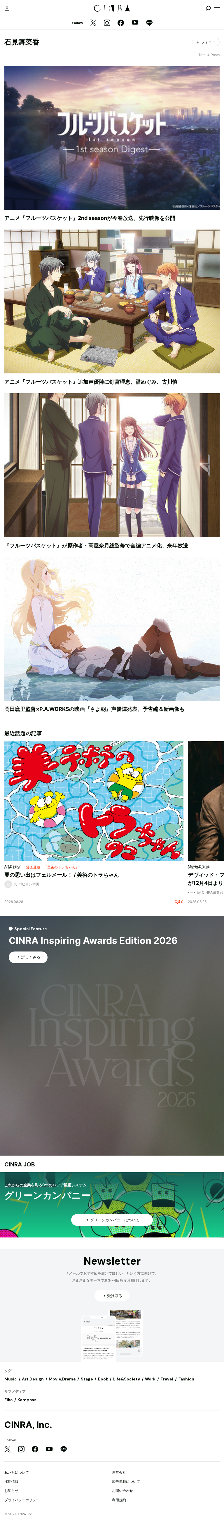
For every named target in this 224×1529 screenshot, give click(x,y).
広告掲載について (126, 1481)
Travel (166, 1379)
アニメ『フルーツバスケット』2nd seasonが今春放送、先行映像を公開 (89, 218)
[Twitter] (93, 23)
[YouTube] (135, 23)
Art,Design (33, 1379)
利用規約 (119, 1500)
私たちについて (16, 1472)
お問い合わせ (122, 1490)
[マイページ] (7, 8)
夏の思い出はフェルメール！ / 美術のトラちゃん (61, 875)
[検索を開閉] (208, 8)
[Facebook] (121, 23)
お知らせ (11, 1490)
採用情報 (11, 1481)
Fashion (186, 1379)
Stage (87, 1379)
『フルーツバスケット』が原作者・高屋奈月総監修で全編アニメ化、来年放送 (96, 545)
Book (103, 1379)
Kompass (27, 1400)
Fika (8, 1400)
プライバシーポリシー (21, 1500)
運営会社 (119, 1472)
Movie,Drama (62, 1379)
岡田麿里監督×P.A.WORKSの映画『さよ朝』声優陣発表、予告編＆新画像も (94, 709)
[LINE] (149, 23)
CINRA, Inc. (28, 1425)
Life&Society (126, 1379)
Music (10, 1379)
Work (150, 1379)
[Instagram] (107, 23)
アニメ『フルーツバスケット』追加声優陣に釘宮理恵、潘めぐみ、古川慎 (91, 382)
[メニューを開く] (217, 8)
